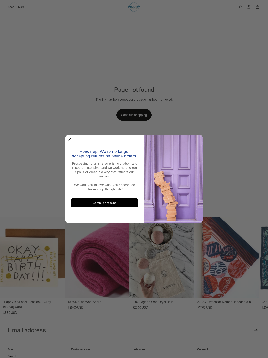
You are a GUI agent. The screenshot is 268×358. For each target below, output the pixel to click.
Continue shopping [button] (104, 203)
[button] (69, 139)
